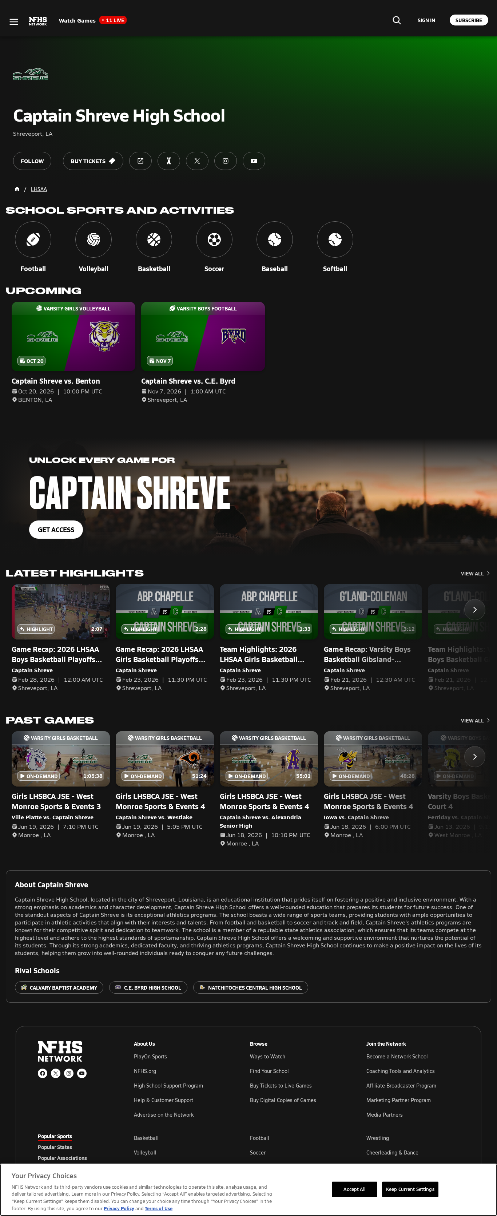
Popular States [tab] (55, 1146)
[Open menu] (13, 21)
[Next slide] (474, 609)
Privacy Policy (119, 1208)
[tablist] (74, 1146)
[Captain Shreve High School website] (140, 161)
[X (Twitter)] (55, 1073)
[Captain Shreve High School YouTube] (254, 161)
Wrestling (377, 1137)
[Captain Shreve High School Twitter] (197, 161)
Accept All (354, 1189)
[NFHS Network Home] (38, 21)
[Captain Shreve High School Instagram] (225, 161)
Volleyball (145, 1152)
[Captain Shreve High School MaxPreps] (169, 161)
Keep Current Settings (410, 1189)
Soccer (258, 1152)
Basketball (146, 1137)
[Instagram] (68, 1073)
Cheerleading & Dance (392, 1152)
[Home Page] (17, 189)
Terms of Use (158, 1208)
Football (259, 1137)
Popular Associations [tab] (62, 1157)
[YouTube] (82, 1073)
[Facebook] (42, 1073)
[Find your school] (396, 20)
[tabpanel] (296, 1152)
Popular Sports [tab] (55, 1135)
